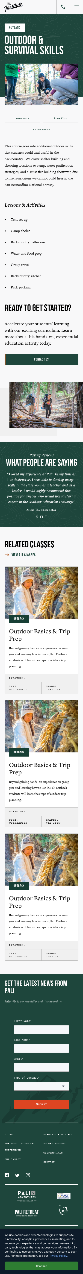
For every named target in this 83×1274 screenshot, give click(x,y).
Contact (49, 1162)
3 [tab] (46, 517)
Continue (41, 1266)
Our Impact (13, 1159)
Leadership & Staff (57, 1134)
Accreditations (54, 1143)
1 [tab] (37, 517)
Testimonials (53, 1152)
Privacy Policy (58, 1255)
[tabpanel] (41, 491)
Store (9, 1134)
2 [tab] (41, 517)
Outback (14, 27)
